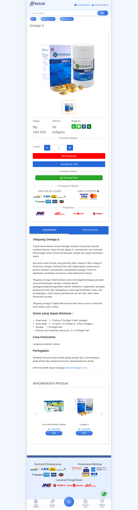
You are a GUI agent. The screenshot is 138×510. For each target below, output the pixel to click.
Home (33, 19)
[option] (54, 415)
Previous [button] (36, 414)
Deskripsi (49, 230)
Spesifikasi (90, 230)
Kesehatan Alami (48, 19)
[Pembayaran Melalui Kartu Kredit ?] (98, 191)
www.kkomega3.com (76, 367)
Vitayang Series (67, 19)
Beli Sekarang (69, 156)
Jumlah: (36, 146)
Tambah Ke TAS (69, 164)
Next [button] (102, 414)
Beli (54, 433)
